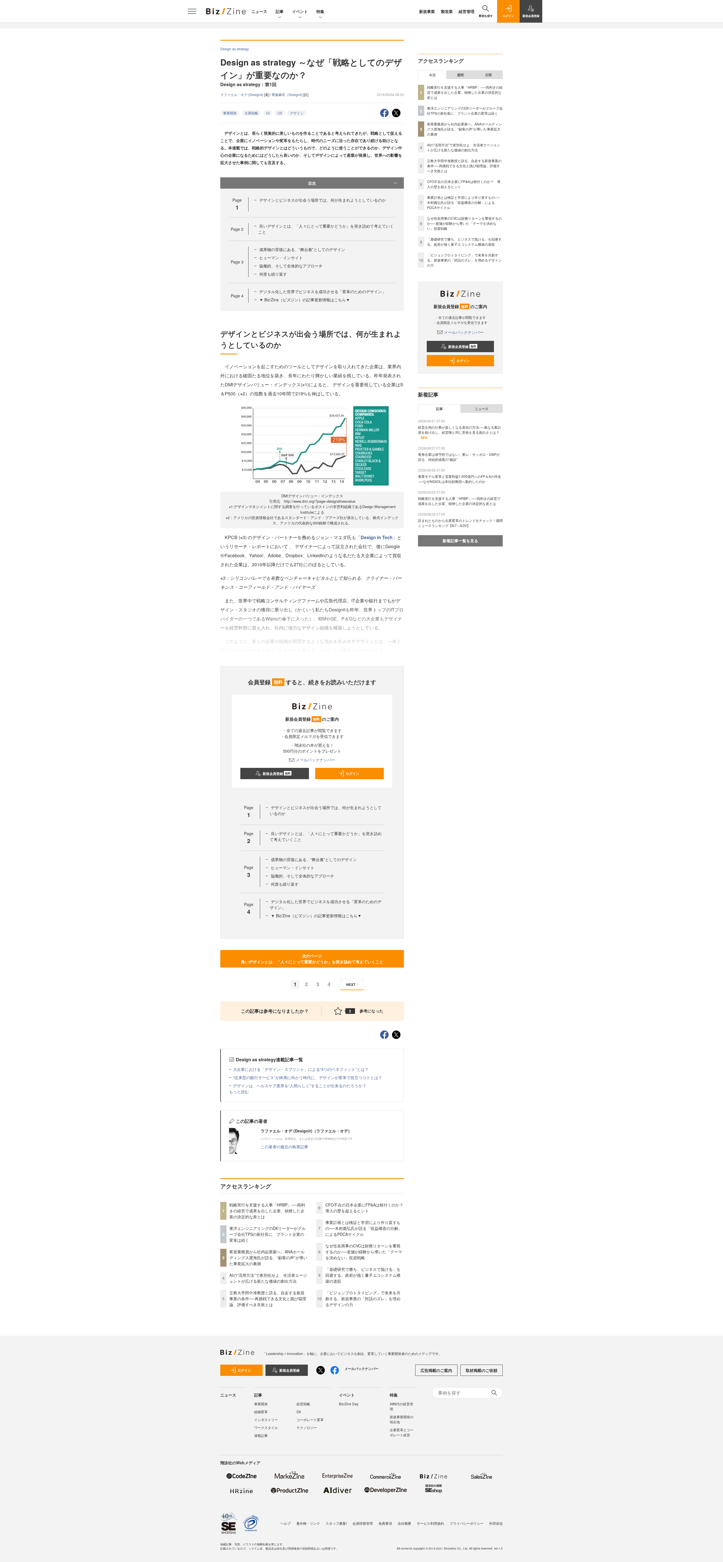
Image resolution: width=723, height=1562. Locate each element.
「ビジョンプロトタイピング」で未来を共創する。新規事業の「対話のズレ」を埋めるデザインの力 (362, 1298)
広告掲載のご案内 (436, 1370)
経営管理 (466, 11)
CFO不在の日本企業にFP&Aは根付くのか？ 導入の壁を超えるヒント (366, 1208)
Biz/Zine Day (348, 1403)
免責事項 (385, 1523)
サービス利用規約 (430, 1523)
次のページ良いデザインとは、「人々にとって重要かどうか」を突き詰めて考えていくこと (312, 958)
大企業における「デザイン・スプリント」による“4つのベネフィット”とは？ (301, 1069)
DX (299, 1411)
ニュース (259, 11)
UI (267, 112)
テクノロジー (307, 1427)
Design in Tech (377, 537)
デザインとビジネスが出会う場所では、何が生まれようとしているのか (322, 200)
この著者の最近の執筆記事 (284, 1146)
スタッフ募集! (336, 1523)
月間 (488, 74)
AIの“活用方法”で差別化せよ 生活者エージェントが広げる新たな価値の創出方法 (268, 1278)
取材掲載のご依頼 (481, 1370)
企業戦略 (251, 112)
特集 (320, 11)
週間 (460, 74)
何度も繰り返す (273, 274)
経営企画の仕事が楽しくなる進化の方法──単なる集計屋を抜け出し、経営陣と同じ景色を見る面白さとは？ (459, 430)
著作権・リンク (308, 1523)
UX (279, 112)
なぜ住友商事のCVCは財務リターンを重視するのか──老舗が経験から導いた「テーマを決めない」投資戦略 (363, 1251)
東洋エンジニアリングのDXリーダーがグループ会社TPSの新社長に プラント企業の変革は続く (267, 1234)
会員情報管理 (362, 1523)
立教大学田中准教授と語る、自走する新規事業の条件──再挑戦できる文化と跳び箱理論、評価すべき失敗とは (267, 1298)
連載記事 (261, 1435)
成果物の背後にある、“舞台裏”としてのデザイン (302, 249)
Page (237, 229)
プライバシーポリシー (467, 1523)
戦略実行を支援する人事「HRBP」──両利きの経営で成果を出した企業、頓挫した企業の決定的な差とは (267, 1210)
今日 (432, 74)
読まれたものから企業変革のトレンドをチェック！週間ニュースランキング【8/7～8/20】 (460, 523)
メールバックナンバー (315, 760)
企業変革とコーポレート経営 (401, 1432)
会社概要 (404, 1523)
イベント (300, 11)
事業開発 (230, 112)
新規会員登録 (277, 773)
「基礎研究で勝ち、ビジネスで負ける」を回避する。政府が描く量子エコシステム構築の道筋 (362, 1275)
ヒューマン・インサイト (281, 257)
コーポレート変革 (310, 1419)
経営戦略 (303, 1403)
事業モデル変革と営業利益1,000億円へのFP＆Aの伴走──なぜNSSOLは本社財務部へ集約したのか (459, 479)
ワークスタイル (266, 1427)
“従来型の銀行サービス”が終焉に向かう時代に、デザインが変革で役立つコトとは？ (307, 1077)
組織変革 (261, 1411)
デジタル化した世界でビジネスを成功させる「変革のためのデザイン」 (322, 291)
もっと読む (239, 1091)
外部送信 (496, 1523)
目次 (312, 183)
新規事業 (427, 11)
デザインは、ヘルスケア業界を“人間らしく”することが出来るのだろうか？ (299, 1085)
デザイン (297, 112)
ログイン (352, 773)
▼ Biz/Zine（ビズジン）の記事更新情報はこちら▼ (304, 299)
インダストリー (266, 1419)
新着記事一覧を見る (460, 540)
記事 (280, 11)
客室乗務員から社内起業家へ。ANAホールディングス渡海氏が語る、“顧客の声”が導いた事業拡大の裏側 (268, 1257)
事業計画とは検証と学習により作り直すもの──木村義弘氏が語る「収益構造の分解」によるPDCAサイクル (363, 1228)
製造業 (447, 11)
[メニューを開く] (192, 11)
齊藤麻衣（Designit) (287, 94)
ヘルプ (285, 1523)
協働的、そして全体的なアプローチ (291, 266)
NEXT (350, 984)
